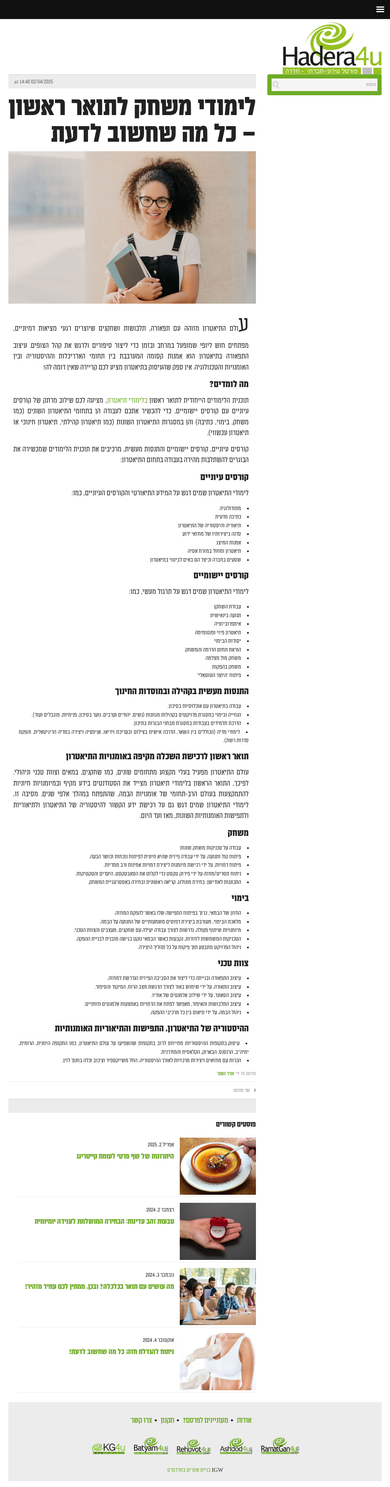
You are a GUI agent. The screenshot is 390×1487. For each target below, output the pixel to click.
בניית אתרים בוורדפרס (189, 1470)
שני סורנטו (241, 1090)
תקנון (167, 1420)
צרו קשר (141, 1420)
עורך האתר (225, 1073)
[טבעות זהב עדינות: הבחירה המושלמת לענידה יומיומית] (215, 1231)
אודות (244, 1420)
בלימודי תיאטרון (127, 401)
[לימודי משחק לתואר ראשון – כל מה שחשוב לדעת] (132, 233)
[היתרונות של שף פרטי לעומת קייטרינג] (215, 1166)
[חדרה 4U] (332, 47)
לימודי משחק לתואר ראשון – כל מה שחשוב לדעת (132, 120)
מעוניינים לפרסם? (205, 1420)
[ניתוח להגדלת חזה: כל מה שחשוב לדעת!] (215, 1362)
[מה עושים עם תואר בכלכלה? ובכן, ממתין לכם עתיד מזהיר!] (215, 1296)
